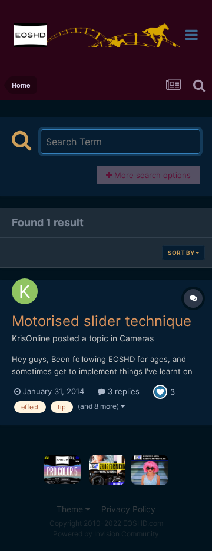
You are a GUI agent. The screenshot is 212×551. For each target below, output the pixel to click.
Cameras (137, 338)
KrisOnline (31, 338)
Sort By (182, 252)
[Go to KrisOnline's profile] (25, 291)
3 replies (122, 391)
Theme (71, 509)
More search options (151, 175)
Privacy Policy (128, 509)
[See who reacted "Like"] (160, 391)
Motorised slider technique (101, 321)
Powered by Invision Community (106, 533)
